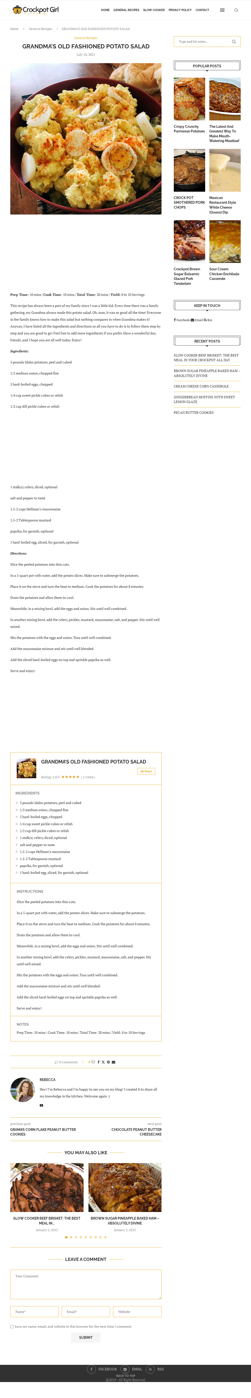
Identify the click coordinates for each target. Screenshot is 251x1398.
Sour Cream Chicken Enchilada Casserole (224, 274)
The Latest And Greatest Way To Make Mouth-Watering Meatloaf (224, 134)
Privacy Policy (180, 10)
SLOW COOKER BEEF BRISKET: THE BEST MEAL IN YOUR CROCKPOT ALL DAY (206, 357)
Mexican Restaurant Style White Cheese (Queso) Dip (222, 205)
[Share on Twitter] (103, 1062)
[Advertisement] (86, 256)
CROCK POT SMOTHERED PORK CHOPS (189, 202)
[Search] (236, 10)
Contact (202, 10)
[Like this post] (93, 1062)
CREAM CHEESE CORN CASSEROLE (201, 386)
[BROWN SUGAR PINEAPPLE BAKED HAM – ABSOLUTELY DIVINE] (125, 1187)
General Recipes (126, 10)
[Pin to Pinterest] (108, 1062)
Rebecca (47, 1080)
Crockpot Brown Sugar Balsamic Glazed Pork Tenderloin (187, 276)
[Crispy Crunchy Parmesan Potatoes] (189, 99)
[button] (17, 1200)
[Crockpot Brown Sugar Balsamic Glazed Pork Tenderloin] (189, 241)
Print (148, 771)
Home (105, 10)
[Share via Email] (113, 1062)
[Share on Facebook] (99, 1062)
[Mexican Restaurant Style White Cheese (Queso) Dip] (225, 170)
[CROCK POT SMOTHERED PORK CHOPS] (189, 170)
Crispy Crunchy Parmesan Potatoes (189, 129)
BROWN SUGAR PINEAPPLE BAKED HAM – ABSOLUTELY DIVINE (207, 373)
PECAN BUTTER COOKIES (194, 412)
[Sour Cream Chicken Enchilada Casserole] (225, 241)
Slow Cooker (154, 10)
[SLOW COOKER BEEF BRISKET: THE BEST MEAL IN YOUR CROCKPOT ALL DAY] (47, 1187)
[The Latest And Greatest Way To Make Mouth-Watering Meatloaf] (225, 99)
